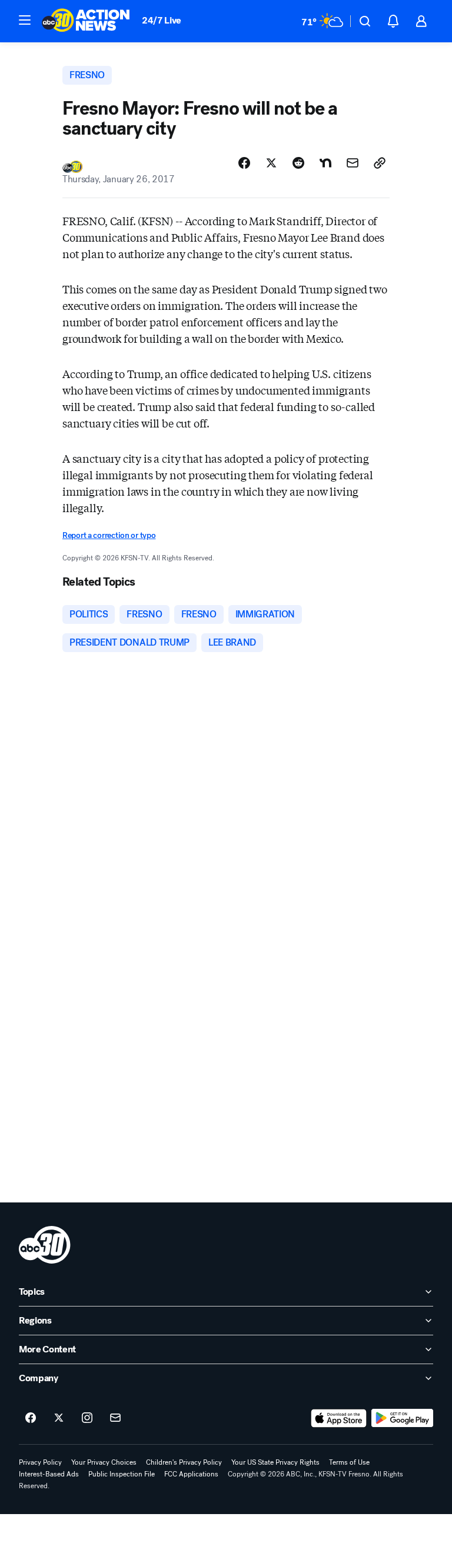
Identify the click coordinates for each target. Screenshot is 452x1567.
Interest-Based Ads (49, 1474)
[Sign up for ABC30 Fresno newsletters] (115, 1418)
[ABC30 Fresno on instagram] (87, 1418)
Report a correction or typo (108, 535)
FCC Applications (191, 1474)
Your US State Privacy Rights (275, 1462)
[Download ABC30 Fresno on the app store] (339, 1418)
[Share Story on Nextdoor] (325, 163)
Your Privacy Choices (104, 1462)
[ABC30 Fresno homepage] (86, 21)
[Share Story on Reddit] (298, 163)
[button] (24, 20)
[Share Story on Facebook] (244, 163)
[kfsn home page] (45, 1245)
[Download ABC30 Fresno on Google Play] (402, 1418)
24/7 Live (161, 20)
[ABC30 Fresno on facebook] (30, 1418)
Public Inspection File (121, 1474)
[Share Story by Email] (353, 163)
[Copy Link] (380, 163)
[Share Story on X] (271, 163)
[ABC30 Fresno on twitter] (59, 1418)
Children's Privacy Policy (184, 1462)
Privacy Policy (40, 1462)
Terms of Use (349, 1462)
